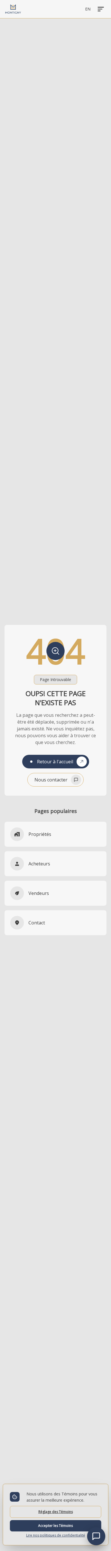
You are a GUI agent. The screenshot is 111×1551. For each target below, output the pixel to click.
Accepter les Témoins (55, 1525)
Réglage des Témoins (55, 1511)
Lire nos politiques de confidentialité (55, 1535)
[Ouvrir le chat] (96, 1536)
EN (88, 9)
